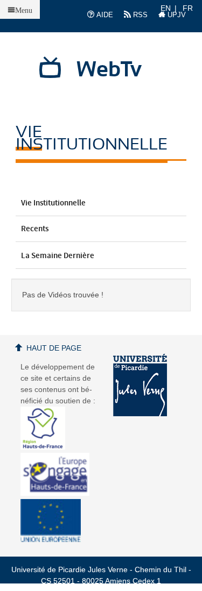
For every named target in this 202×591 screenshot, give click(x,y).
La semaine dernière (57, 256)
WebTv (109, 70)
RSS (139, 15)
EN (166, 8)
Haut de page (53, 348)
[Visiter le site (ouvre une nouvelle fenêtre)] (47, 447)
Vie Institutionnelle (53, 203)
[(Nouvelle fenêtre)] (140, 385)
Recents (34, 229)
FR (188, 8)
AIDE (103, 15)
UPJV (175, 15)
